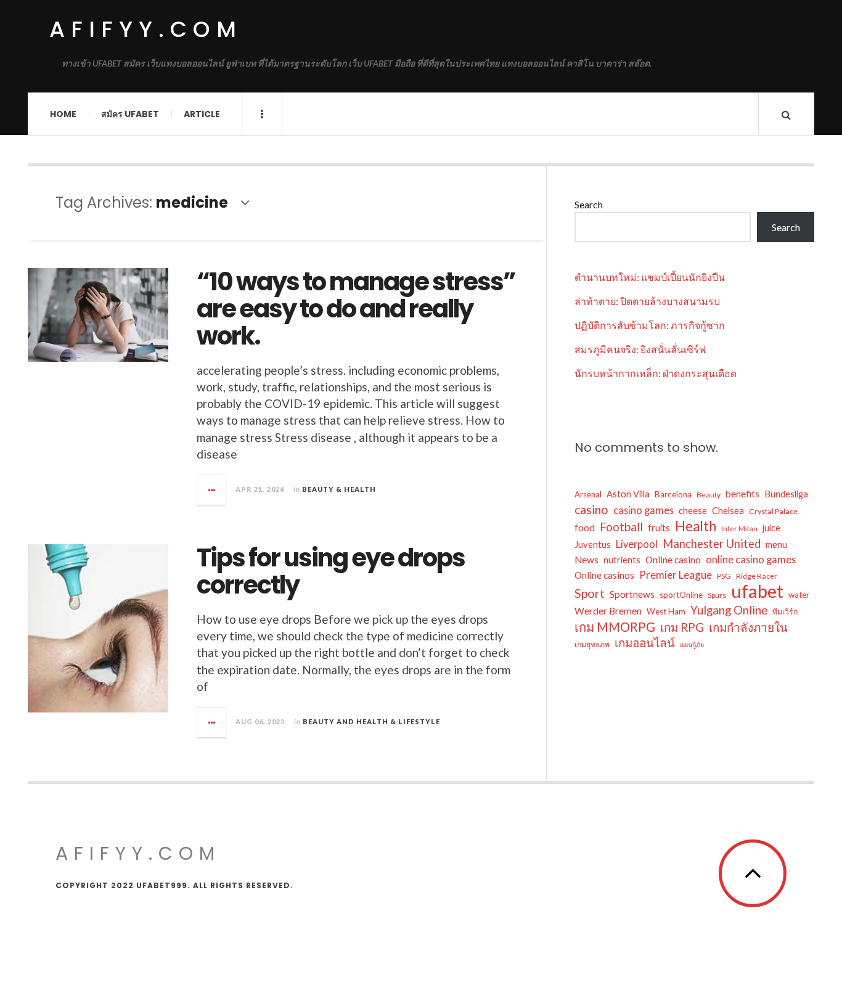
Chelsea (728, 510)
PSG (724, 576)
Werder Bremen (608, 610)
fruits (659, 528)
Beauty (709, 494)
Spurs (717, 595)
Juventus (592, 544)
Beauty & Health (339, 489)
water (798, 595)
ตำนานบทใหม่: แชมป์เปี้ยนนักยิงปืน (649, 277)
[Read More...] (212, 490)
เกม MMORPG (614, 626)
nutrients (621, 560)
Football (621, 527)
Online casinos (604, 575)
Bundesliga (786, 494)
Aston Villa (628, 494)
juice (771, 528)
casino (591, 509)
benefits (742, 493)
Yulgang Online (728, 610)
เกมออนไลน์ (645, 642)
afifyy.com (145, 29)
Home (63, 114)
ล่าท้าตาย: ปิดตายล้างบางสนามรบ (647, 301)
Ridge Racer (756, 576)
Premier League (675, 574)
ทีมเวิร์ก (785, 611)
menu (776, 544)
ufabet (757, 591)
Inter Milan (739, 528)
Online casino (673, 559)
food (584, 527)
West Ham (666, 611)
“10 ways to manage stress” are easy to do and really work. (356, 308)
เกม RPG (682, 627)
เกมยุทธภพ (592, 644)
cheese (693, 510)
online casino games (751, 559)
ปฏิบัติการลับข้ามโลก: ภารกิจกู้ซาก (649, 325)
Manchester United (712, 543)
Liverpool (637, 544)
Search (588, 204)
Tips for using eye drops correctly (331, 571)
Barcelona (673, 494)
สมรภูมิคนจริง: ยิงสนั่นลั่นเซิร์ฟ (640, 349)
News (586, 559)
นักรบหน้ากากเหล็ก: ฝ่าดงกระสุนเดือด (655, 373)
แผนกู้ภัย (692, 644)
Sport (589, 593)
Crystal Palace (773, 511)
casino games (643, 510)
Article (202, 114)
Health (695, 526)
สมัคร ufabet (130, 114)
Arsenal (588, 494)
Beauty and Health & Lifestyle (371, 721)
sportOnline (681, 595)
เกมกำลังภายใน (748, 627)
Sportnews (632, 594)
